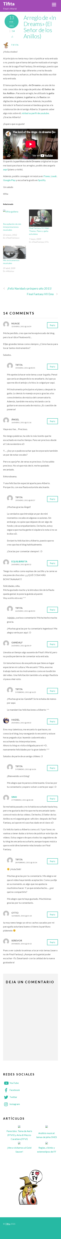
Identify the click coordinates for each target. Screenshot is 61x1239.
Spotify (41, 180)
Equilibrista (19, 561)
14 (13, 31)
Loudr (54, 176)
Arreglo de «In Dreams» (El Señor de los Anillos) (40, 27)
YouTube (14, 1082)
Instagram (14, 1104)
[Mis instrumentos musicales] (14, 252)
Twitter (13, 1097)
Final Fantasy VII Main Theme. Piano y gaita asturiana (39, 231)
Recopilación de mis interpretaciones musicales (12, 227)
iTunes (46, 176)
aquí (5, 169)
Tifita (15, 45)
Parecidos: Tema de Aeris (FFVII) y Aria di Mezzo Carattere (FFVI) (19, 1135)
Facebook (14, 1090)
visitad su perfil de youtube (35, 113)
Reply (52, 325)
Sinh (14, 796)
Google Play (9, 180)
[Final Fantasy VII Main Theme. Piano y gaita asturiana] (40, 218)
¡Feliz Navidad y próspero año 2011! (29, 288)
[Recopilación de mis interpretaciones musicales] (14, 216)
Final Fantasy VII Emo (40, 294)
